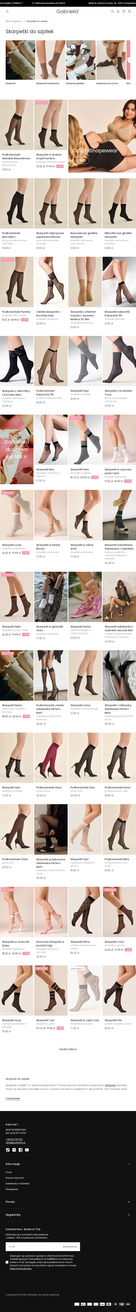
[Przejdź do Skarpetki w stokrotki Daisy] (16, 912)
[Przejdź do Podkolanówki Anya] (51, 758)
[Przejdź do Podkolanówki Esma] (119, 758)
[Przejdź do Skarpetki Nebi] (16, 597)
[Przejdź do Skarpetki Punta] (85, 597)
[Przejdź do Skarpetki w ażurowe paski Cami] (119, 440)
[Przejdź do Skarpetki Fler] (119, 990)
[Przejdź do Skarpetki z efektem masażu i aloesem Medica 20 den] (85, 282)
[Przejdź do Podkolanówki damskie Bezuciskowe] (16, 125)
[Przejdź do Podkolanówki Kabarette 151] (51, 361)
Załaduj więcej (68, 1049)
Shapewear (12, 1189)
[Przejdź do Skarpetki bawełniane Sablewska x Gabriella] (119, 515)
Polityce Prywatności (21, 1268)
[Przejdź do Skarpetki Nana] (16, 675)
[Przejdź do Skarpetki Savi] (85, 829)
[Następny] (130, 60)
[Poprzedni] (5, 60)
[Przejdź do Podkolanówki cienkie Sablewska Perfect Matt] (51, 675)
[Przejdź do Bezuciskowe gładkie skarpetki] (85, 203)
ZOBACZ (81, 160)
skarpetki (110, 1085)
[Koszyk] (129, 11)
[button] (7, 11)
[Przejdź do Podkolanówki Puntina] (16, 282)
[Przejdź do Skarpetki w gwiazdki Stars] (51, 597)
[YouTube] (27, 1150)
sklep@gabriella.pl (16, 1142)
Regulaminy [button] (13, 1215)
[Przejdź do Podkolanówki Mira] (119, 829)
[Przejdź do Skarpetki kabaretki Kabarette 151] (119, 282)
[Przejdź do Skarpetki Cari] (51, 990)
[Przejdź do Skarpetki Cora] (119, 912)
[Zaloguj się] (118, 11)
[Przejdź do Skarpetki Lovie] (16, 515)
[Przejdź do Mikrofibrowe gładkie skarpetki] (119, 203)
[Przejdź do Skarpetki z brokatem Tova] (119, 361)
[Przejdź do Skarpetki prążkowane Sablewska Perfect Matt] (51, 829)
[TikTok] (8, 1150)
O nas (9, 1172)
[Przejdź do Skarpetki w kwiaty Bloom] (51, 515)
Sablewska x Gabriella (18, 1183)
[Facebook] (20, 1150)
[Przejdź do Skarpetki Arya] (16, 990)
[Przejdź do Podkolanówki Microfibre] (16, 203)
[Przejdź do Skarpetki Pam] (85, 440)
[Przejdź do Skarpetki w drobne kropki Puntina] (51, 125)
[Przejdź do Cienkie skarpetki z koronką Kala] (51, 282)
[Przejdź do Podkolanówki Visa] (85, 758)
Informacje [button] (13, 1164)
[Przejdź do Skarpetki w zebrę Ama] (85, 515)
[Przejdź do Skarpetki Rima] (85, 912)
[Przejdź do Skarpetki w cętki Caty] (85, 990)
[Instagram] (14, 1150)
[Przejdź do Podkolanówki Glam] (16, 829)
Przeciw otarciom (15, 1177)
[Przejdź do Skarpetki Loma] (85, 675)
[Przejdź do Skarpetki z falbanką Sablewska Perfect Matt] (119, 675)
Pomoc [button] (10, 1202)
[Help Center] (123, 11)
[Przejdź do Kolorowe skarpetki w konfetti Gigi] (51, 912)
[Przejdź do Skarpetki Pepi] (85, 361)
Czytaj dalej (12, 1098)
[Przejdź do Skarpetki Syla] (16, 758)
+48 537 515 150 (14, 1139)
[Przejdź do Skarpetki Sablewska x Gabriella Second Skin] (119, 597)
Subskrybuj (70, 1246)
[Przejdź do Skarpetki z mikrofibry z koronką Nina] (16, 361)
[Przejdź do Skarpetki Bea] (51, 440)
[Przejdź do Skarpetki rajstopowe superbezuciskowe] (51, 203)
